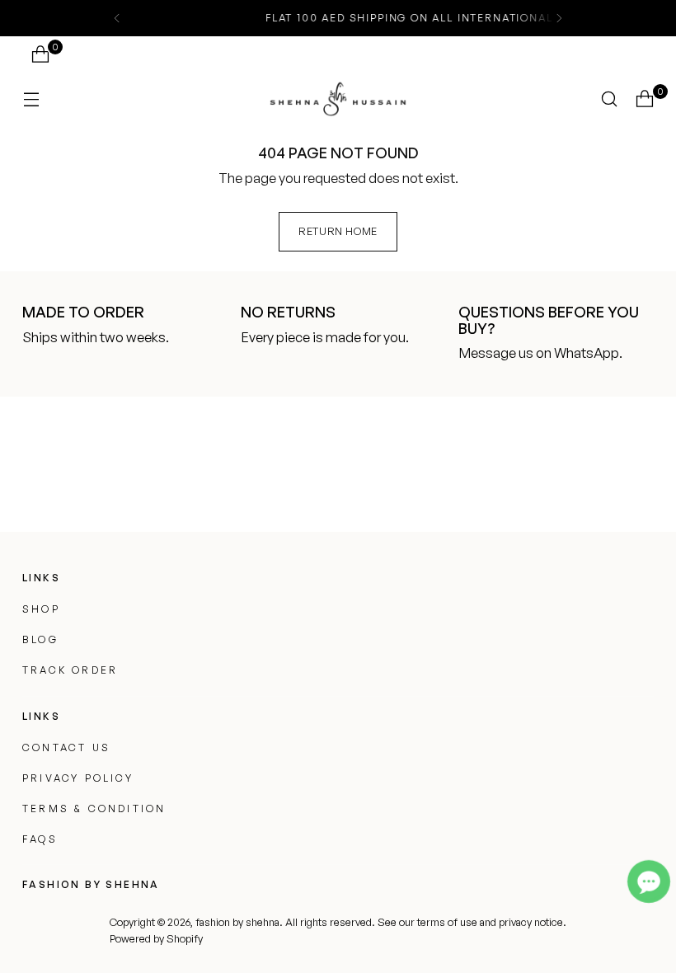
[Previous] (117, 18)
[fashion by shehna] (338, 98)
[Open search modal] (610, 98)
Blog (40, 639)
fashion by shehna (237, 921)
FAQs (40, 839)
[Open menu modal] (31, 98)
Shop (41, 609)
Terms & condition (94, 808)
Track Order (70, 670)
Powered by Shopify (156, 938)
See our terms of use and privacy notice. (472, 921)
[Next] (559, 18)
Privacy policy (78, 778)
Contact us (66, 747)
